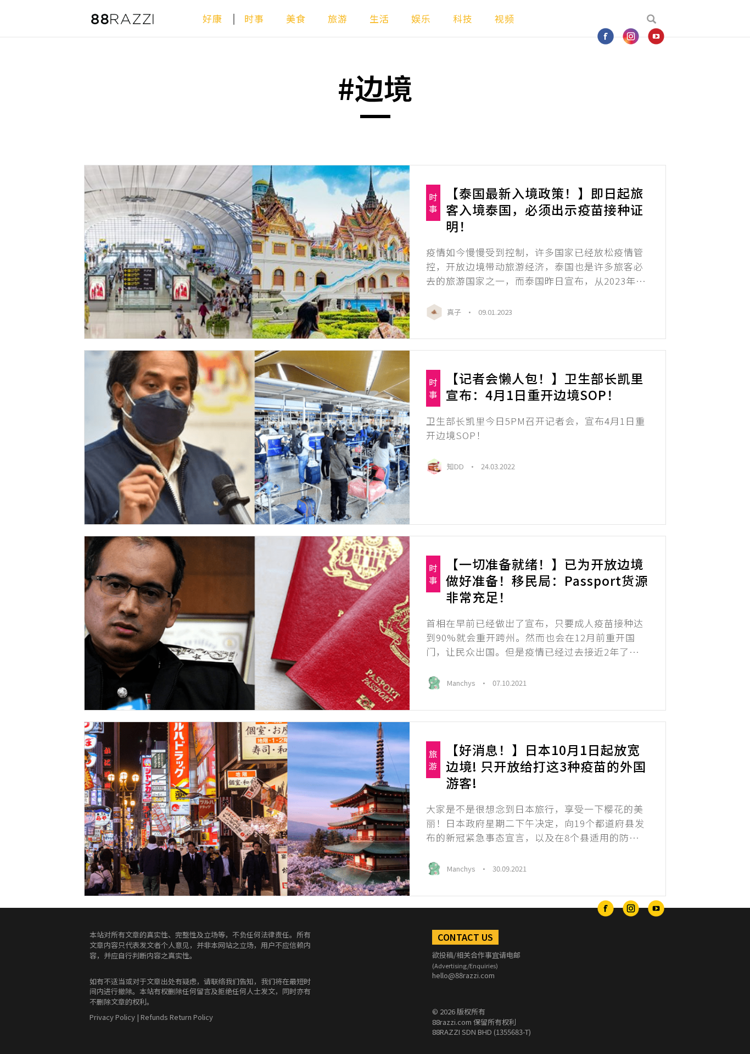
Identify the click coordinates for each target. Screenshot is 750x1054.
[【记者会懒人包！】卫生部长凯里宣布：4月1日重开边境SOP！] (247, 437)
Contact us (465, 937)
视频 (504, 18)
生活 (379, 18)
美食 (296, 18)
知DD (456, 466)
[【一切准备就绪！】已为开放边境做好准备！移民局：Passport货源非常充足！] (247, 623)
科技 (463, 18)
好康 (212, 18)
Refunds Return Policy (177, 1017)
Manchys (462, 683)
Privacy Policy (112, 1017)
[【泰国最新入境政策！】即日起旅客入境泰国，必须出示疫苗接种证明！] (247, 252)
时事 (254, 18)
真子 (455, 312)
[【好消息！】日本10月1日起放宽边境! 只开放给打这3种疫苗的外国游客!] (247, 809)
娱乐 (421, 18)
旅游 (338, 18)
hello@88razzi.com (463, 975)
